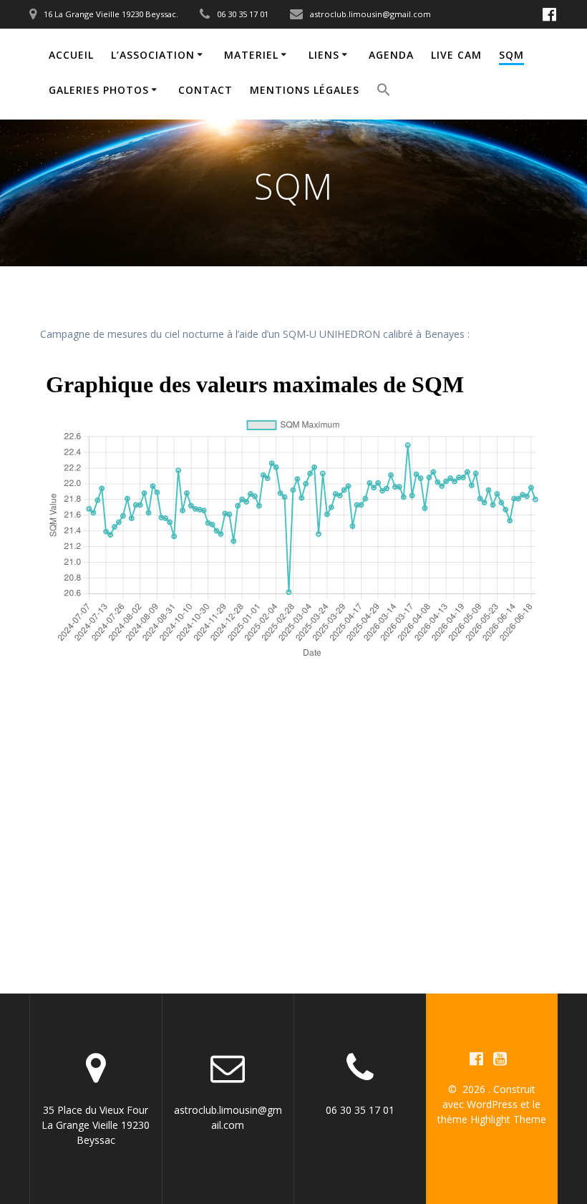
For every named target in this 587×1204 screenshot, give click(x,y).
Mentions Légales (304, 90)
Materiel (251, 55)
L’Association (153, 55)
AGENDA (391, 55)
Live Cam (456, 55)
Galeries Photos (99, 90)
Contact (205, 90)
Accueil (71, 55)
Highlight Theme (508, 1119)
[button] (384, 91)
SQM (511, 55)
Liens (324, 55)
